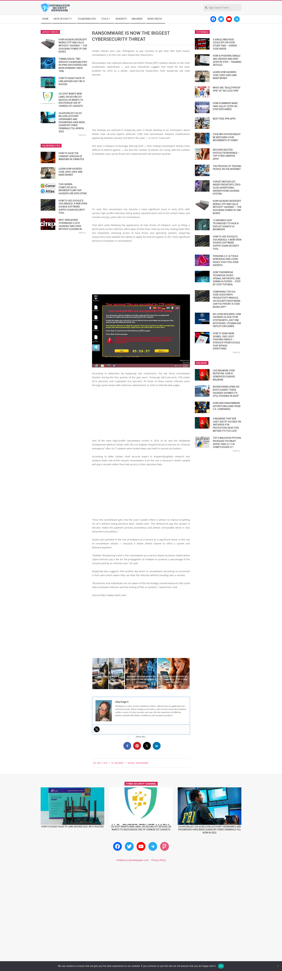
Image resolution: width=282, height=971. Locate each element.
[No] (278, 966)
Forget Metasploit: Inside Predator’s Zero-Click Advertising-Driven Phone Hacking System (227, 187)
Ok (220, 966)
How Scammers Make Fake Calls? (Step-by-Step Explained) (225, 106)
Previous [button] (89, 673)
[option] (108, 673)
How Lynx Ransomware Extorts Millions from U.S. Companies (226, 406)
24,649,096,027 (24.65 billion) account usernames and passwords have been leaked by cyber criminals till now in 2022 (72, 122)
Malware (119, 763)
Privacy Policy (158, 860)
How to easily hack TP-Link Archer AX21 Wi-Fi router (72, 81)
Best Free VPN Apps (224, 118)
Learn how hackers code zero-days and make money (70, 171)
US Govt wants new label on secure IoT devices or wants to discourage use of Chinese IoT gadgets (71, 99)
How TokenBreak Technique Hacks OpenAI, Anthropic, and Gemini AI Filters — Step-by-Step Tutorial (227, 278)
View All (82, 135)
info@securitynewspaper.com (132, 860)
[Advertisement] (141, 104)
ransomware (142, 763)
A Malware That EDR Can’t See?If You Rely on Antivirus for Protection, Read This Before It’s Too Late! (227, 424)
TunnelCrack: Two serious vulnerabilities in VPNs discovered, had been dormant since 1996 (73, 65)
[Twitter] (97, 729)
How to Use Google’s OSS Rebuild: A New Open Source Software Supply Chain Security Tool (73, 206)
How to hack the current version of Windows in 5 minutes (71, 156)
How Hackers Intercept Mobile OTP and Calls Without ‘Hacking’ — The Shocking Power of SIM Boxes (73, 45)
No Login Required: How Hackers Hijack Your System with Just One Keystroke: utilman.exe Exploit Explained (227, 320)
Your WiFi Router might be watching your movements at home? (227, 137)
